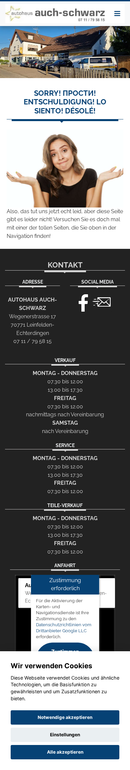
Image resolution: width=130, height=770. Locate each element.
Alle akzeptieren (65, 752)
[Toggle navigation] (117, 14)
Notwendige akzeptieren (65, 717)
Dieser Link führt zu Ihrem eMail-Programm (101, 301)
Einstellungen (65, 734)
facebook (80, 301)
